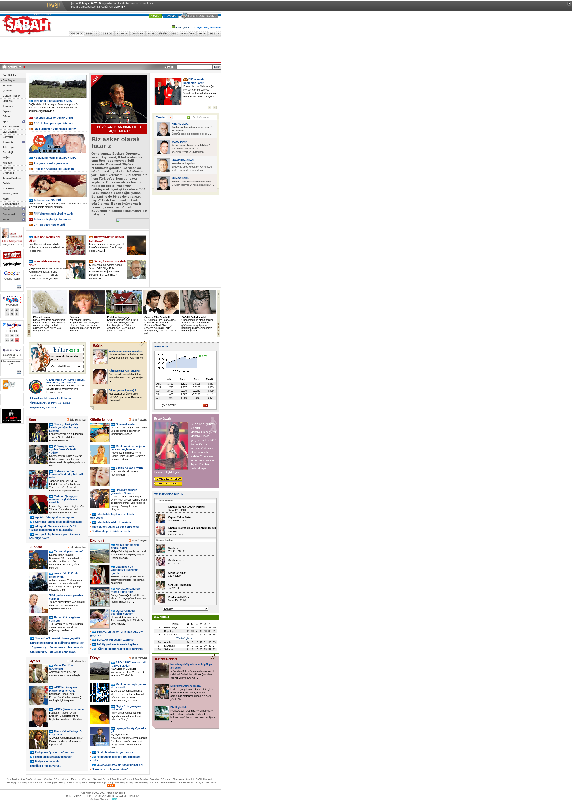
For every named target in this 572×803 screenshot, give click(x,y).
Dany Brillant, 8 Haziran (43, 407)
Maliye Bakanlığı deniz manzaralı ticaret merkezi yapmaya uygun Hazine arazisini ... (128, 554)
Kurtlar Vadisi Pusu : (180, 597)
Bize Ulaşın (211, 782)
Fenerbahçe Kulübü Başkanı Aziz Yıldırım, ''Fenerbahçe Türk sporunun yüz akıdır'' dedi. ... (67, 509)
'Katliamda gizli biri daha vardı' (111, 531)
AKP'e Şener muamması (69, 709)
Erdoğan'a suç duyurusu (45, 765)
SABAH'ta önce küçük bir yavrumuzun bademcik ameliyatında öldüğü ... (192, 166)
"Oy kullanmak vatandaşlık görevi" (56, 128)
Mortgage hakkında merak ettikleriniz (125, 590)
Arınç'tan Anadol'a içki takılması (54, 168)
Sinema (45, 317)
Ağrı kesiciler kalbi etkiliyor (124, 370)
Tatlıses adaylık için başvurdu (52, 219)
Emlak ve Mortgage (89, 317)
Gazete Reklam (168, 782)
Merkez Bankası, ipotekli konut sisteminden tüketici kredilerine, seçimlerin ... (128, 579)
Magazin (8, 162)
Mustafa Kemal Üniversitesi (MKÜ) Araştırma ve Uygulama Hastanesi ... (125, 397)
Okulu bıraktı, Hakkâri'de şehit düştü (53, 652)
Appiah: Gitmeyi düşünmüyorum (55, 517)
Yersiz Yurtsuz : (177, 560)
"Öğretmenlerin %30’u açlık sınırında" (121, 648)
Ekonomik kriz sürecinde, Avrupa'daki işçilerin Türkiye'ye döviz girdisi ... (127, 620)
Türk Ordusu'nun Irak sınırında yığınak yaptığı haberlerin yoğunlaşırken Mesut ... (66, 627)
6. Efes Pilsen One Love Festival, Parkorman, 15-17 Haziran (65, 381)
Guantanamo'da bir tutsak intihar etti (120, 765)
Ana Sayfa (9, 80)
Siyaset (7, 111)
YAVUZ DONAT (180, 141)
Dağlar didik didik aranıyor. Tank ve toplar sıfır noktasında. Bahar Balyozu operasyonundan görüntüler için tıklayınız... (53, 107)
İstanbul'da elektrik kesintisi (114, 522)
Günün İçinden (11, 95)
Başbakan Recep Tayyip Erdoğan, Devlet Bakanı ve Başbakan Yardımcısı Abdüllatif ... (67, 715)
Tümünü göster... (185, 638)
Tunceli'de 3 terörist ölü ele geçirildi (57, 638)
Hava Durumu (11, 126)
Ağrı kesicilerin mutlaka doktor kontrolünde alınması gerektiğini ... (126, 377)
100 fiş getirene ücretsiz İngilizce (117, 644)
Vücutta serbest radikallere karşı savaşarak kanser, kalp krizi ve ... (126, 357)
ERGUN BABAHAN (183, 160)
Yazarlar (7, 85)
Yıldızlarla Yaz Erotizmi (130, 468)
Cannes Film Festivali (127, 317)
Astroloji (8, 152)
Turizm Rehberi (12, 178)
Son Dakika (9, 75)
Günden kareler (125, 424)
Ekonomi (8, 101)
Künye (199, 782)
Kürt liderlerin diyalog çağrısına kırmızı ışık (57, 642)
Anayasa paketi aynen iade (51, 163)
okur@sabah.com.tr (12, 244)
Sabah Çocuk (10, 193)
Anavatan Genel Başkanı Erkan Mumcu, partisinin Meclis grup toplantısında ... (66, 741)
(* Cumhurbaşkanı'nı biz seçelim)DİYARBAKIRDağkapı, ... (191, 148)
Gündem (8, 106)
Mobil (6, 198)
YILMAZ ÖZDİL (180, 178)
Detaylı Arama (11, 203)
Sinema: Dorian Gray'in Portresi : (187, 507)
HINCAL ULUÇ (180, 123)
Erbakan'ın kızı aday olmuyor (53, 756)
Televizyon (9, 147)
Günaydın (8, 142)
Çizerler (7, 90)
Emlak (6, 183)
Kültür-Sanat (140, 782)
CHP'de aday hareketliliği (49, 224)
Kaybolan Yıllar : (177, 572)
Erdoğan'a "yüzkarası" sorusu (54, 752)
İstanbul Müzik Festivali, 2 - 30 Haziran (51, 398)
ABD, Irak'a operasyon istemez (53, 123)
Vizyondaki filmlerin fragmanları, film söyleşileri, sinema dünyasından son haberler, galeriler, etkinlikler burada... (56, 325)
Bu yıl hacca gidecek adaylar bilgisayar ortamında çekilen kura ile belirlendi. (46, 247)
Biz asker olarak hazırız (115, 142)
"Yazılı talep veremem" (68, 551)
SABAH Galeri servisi (164, 317)
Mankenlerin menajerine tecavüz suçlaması (128, 448)
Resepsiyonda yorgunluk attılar (53, 117)
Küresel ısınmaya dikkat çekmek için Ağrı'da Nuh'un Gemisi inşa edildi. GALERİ (107, 247)
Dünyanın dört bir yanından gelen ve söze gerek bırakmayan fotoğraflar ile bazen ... (129, 430)
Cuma (6, 209)
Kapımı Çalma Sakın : (180, 517)
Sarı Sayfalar (10, 131)
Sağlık (6, 157)
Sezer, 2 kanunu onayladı (110, 261)
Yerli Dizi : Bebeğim (179, 585)
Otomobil (8, 173)
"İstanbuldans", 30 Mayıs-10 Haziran (50, 403)
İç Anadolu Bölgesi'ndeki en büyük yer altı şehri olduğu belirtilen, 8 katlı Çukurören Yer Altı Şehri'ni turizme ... (192, 674)
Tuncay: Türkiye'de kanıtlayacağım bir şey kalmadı (63, 427)
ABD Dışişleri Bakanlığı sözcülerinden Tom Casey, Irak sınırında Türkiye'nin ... (128, 672)
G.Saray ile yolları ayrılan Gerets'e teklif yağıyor (62, 449)
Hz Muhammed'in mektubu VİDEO (55, 157)
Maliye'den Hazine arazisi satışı (125, 546)
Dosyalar (8, 137)
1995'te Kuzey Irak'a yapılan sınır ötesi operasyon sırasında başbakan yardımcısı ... (67, 605)
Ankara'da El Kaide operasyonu (63, 575)
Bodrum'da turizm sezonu (185, 685)
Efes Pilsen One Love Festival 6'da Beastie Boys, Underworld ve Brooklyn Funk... (65, 388)
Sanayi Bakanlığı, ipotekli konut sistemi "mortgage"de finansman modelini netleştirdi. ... (128, 598)
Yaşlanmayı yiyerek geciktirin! (126, 351)
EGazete (153, 782)
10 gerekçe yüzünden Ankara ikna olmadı (56, 647)
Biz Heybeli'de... (179, 707)
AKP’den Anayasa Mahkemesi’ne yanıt (63, 689)
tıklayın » (119, 6)
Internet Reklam (186, 782)
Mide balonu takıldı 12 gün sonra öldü (115, 526)
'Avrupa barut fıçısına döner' (110, 769)
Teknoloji (8, 167)
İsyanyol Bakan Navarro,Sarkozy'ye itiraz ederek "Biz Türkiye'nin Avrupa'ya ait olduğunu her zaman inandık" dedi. (129, 741)
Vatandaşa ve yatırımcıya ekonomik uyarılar (124, 570)
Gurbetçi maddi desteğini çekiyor (123, 612)
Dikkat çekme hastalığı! (122, 390)
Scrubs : (173, 548)
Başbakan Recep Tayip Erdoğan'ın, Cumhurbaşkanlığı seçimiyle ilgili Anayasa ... (65, 697)
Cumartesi (9, 214)
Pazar (6, 219)
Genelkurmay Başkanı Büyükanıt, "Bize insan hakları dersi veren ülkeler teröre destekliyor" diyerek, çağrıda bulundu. (65, 561)
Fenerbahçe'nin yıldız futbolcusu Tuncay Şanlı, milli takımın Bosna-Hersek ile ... (66, 437)
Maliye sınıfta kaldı (47, 761)
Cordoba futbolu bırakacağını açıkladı (58, 521)
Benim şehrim (182, 27)
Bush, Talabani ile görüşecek (115, 752)
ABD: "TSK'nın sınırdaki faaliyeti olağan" (128, 664)
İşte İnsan (8, 188)
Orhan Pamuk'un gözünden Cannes (124, 492)
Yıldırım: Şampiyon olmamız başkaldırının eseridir (63, 499)
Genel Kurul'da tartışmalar (61, 667)
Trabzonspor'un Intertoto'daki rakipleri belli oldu (66, 474)
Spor (5, 121)
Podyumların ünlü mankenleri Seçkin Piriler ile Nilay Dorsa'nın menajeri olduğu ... (128, 456)
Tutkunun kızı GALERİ (47, 200)
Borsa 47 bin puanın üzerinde (115, 639)
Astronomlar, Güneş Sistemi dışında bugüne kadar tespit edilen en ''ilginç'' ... (126, 715)
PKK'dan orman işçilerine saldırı (54, 213)
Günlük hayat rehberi (201, 317)
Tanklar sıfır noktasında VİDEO (53, 100)
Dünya (6, 116)
